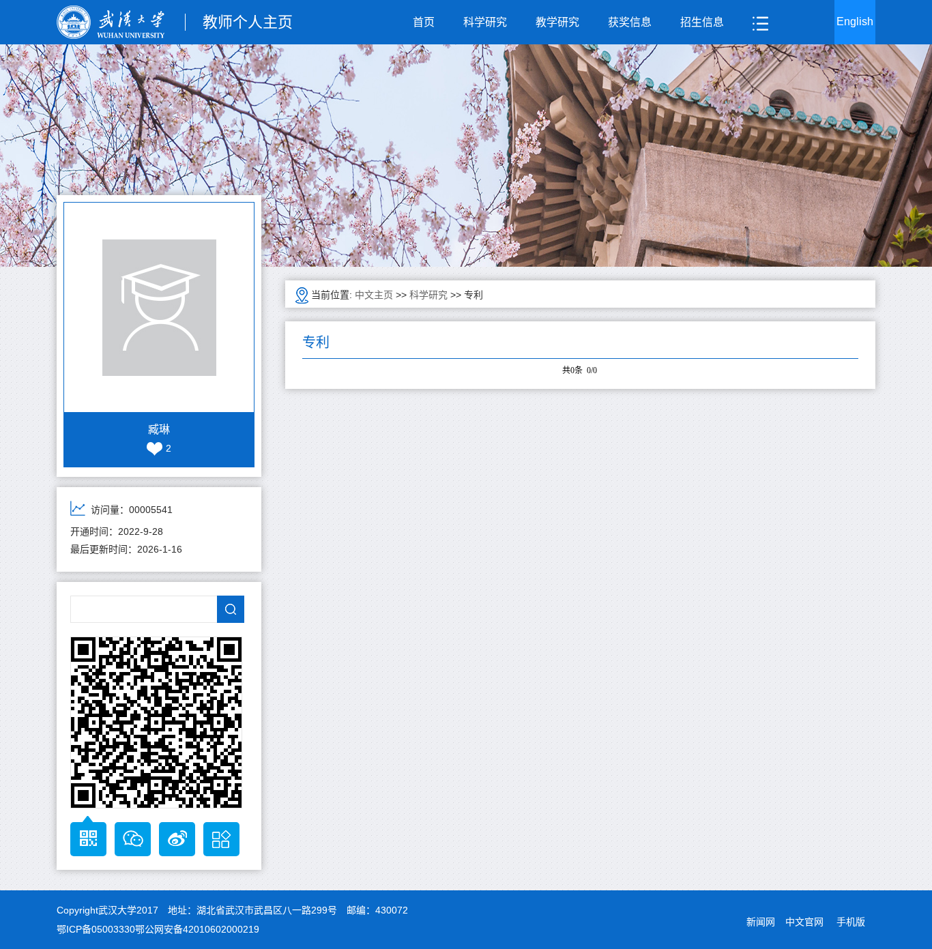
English (854, 21)
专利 (473, 294)
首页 (424, 22)
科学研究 (485, 22)
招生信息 (702, 22)
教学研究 (557, 22)
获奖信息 (630, 22)
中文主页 (374, 294)
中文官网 (804, 921)
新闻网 (760, 921)
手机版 (850, 921)
